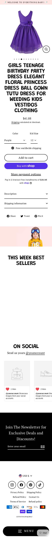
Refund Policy (19, 497)
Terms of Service (18, 501)
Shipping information (15, 203)
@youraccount (35, 353)
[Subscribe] (42, 446)
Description (10, 193)
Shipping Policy (34, 492)
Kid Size (34, 133)
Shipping (15, 122)
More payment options (26, 174)
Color (15, 133)
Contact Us (34, 497)
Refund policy (35, 501)
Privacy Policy (17, 492)
